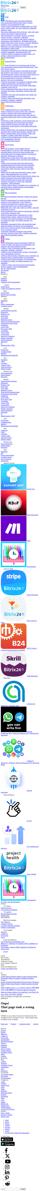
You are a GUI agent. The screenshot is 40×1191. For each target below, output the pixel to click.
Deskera (3, 1095)
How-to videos (5, 1049)
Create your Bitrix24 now (9, 968)
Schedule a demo (6, 1052)
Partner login (5, 1116)
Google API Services (7, 1109)
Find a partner (5, 1113)
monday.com (5, 1085)
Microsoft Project (6, 1093)
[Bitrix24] (10, 3)
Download (4, 1076)
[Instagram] (7, 1169)
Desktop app (5, 1106)
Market (3, 1102)
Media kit (4, 1034)
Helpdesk (4, 1045)
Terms (7, 1122)
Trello (3, 1089)
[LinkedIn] (7, 1174)
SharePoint (4, 1096)
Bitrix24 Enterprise (7, 1041)
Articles (3, 1062)
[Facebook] (6, 1152)
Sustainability (5, 1040)
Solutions (4, 1063)
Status (3, 1054)
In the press (4, 1038)
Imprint (7, 1129)
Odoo (3, 1098)
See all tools (5, 270)
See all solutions (6, 459)
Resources (4, 1071)
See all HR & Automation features (12, 235)
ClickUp (3, 1084)
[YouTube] (8, 1163)
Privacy (7, 1124)
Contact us (4, 1036)
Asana (3, 1082)
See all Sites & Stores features (10, 189)
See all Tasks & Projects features (11, 102)
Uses (2, 1069)
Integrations (4, 461)
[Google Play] (8, 1145)
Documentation (6, 1078)
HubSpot (4, 1091)
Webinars (4, 1047)
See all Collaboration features (10, 141)
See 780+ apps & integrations (10, 902)
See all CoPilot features (8, 268)
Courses (3, 1056)
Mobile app (4, 1104)
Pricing (3, 272)
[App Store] (7, 1141)
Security (7, 1127)
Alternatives (5, 1067)
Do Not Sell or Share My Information (17, 1133)
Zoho (2, 1087)
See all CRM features (8, 57)
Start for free (5, 5)
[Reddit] (7, 1185)
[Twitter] (7, 1158)
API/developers (6, 1107)
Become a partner (6, 1115)
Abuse (7, 1131)
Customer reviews (7, 1065)
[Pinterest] (7, 1180)
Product (3, 1030)
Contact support (6, 1051)
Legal (7, 1120)
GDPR (7, 1125)
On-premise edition (7, 1074)
